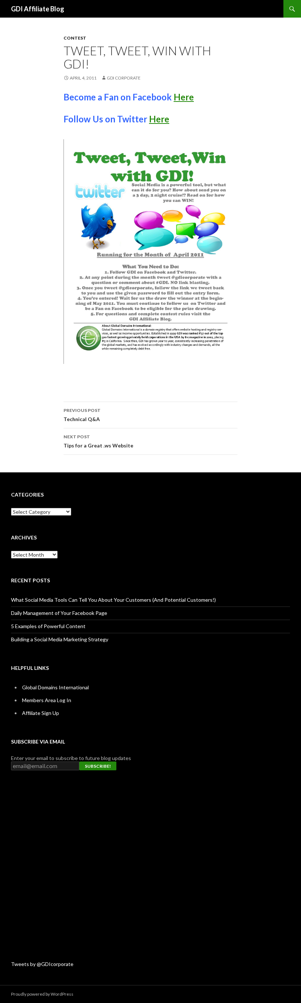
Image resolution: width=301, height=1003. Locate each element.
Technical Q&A (82, 415)
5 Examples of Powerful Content (48, 626)
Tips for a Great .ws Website (98, 441)
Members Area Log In (46, 700)
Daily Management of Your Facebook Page (59, 613)
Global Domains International (55, 687)
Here (184, 97)
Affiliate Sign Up (40, 713)
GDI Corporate (124, 78)
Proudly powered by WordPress (42, 994)
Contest (75, 38)
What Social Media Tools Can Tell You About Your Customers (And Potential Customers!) (113, 600)
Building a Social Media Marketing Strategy (59, 639)
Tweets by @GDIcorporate (42, 964)
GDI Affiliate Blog (37, 9)
